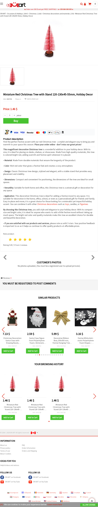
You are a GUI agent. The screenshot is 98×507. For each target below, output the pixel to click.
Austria (65, 493)
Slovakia (61, 497)
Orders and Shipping (29, 451)
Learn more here (54, 504)
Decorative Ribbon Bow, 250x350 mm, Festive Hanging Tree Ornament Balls (61, 340)
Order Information (28, 448)
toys (67, 204)
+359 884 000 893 (65, 9)
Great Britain (36, 501)
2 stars (15, 239)
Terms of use (5, 451)
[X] (1, 504)
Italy (38, 497)
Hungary (16, 497)
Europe (27, 497)
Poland (48, 497)
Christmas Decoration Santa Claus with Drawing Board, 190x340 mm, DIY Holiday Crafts (12, 340)
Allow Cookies (89, 505)
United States (52, 501)
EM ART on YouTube (12, 482)
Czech (88, 493)
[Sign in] (85, 4)
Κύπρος (85, 497)
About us (3, 445)
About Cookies (5, 454)
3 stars (20, 239)
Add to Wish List (32, 99)
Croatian (77, 493)
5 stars (29, 239)
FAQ (23, 445)
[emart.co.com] (16, 4)
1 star (10, 239)
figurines (84, 204)
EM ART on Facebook (13, 477)
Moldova (66, 501)
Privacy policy (5, 448)
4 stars (25, 239)
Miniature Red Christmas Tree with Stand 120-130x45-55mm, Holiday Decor (12, 407)
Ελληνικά (28, 493)
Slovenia (73, 497)
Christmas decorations (47, 204)
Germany (53, 493)
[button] (35, 354)
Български (14, 493)
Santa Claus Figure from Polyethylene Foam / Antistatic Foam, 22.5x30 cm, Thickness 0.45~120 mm (37, 340)
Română (40, 493)
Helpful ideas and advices (9, 465)
